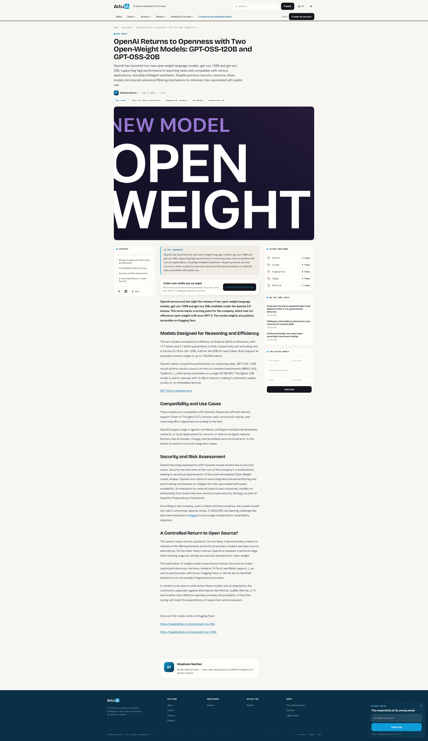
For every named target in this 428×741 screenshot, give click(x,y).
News (119, 16)
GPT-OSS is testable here (176, 391)
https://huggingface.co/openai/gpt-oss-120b (188, 632)
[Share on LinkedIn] (125, 291)
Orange (274, 265)
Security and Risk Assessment (133, 273)
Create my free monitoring (239, 287)
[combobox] (258, 6)
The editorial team (295, 705)
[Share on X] (119, 291)
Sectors (145, 16)
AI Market (198, 100)
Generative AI (217, 100)
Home (116, 27)
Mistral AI (274, 285)
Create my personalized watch (215, 16)
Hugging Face (276, 271)
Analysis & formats (181, 16)
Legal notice (292, 715)
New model (127, 27)
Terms (311, 734)
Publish (287, 6)
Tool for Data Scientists (146, 100)
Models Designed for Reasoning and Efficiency (134, 261)
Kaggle (193, 515)
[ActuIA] (121, 6)
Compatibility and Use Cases (133, 268)
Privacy (301, 734)
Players (160, 16)
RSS (319, 734)
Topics (130, 16)
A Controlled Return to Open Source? (133, 280)
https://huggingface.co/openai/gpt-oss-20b (187, 624)
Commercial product (177, 100)
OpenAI (273, 258)
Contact (290, 710)
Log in (284, 16)
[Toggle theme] (310, 6)
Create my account (301, 16)
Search (210, 705)
